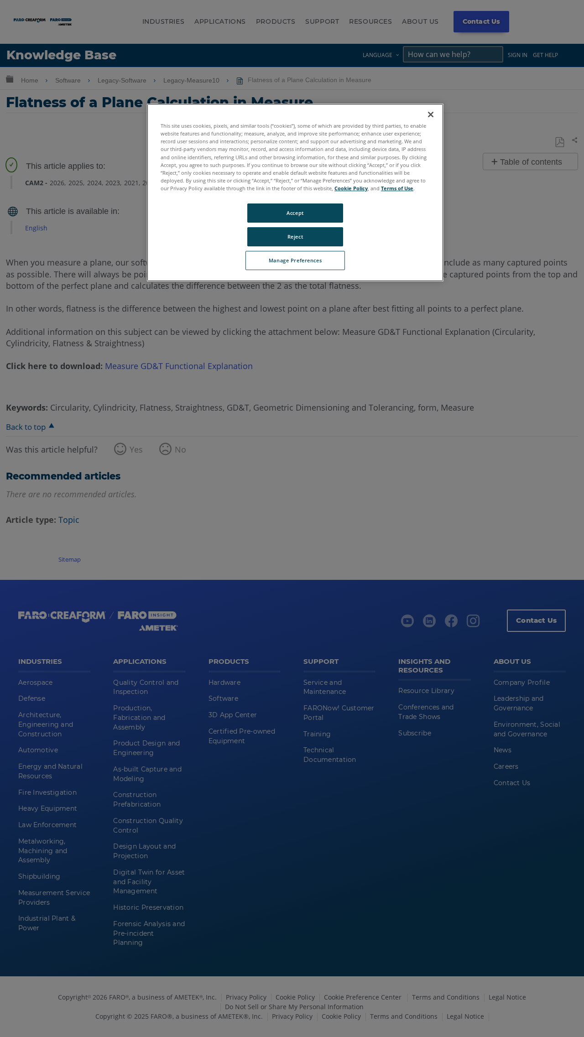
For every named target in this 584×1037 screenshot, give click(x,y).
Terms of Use (397, 188)
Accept (295, 212)
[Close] (431, 114)
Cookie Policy (351, 188)
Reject (295, 236)
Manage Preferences (295, 260)
